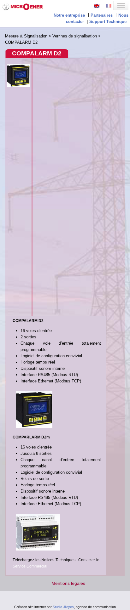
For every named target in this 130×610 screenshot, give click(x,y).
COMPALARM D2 (37, 53)
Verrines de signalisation (74, 36)
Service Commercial (30, 566)
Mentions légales (68, 583)
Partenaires (102, 15)
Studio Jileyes (63, 607)
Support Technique (108, 21)
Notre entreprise (69, 15)
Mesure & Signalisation (26, 36)
